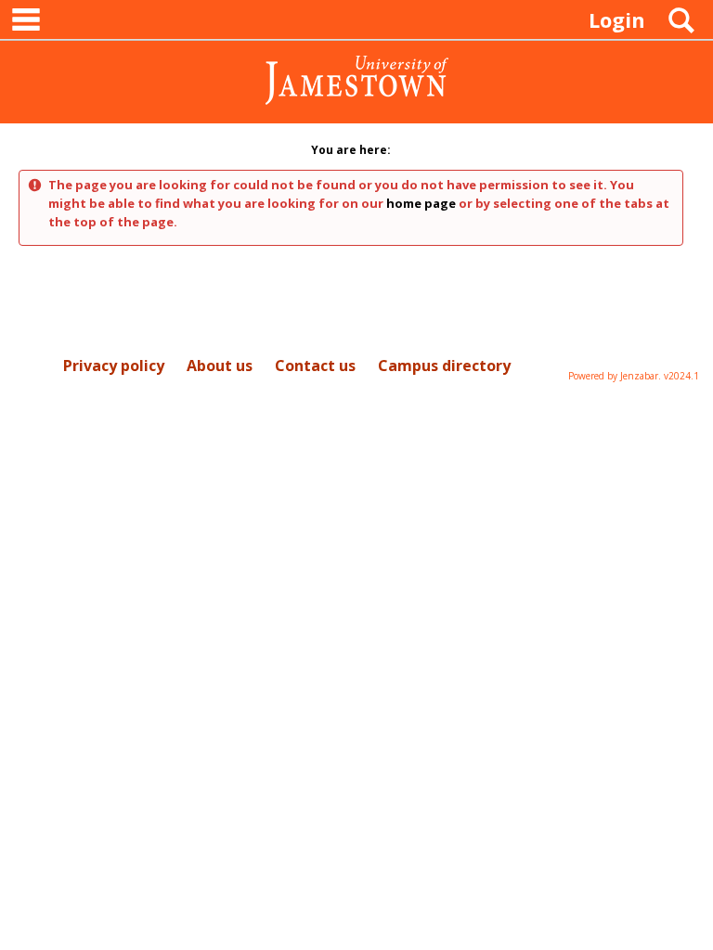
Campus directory (444, 365)
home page (421, 203)
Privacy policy (113, 365)
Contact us (315, 365)
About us (220, 365)
